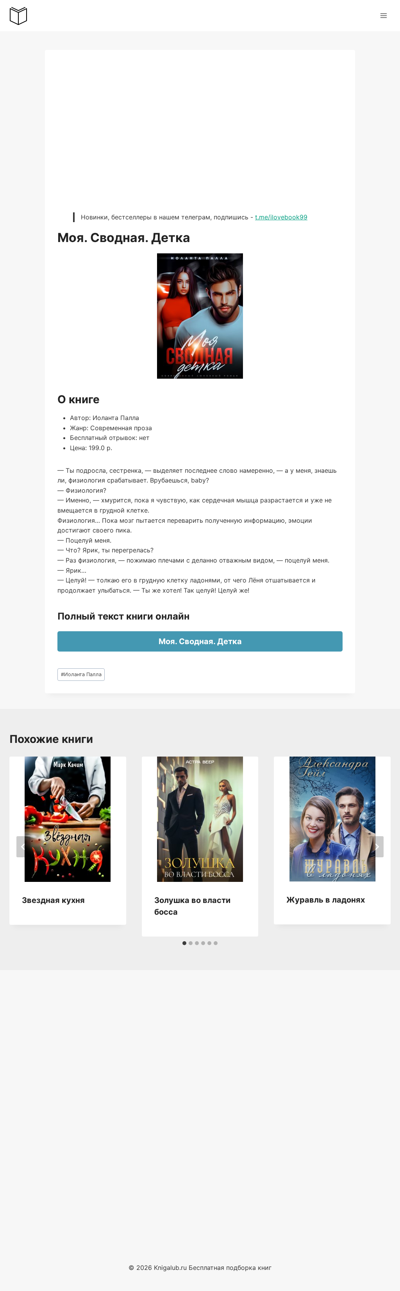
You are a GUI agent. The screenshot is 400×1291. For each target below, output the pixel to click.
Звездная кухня (53, 900)
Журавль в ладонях (325, 900)
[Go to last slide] (23, 846)
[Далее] (377, 846)
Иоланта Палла (81, 674)
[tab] (184, 943)
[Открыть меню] (383, 15)
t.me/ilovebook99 (281, 217)
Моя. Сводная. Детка (200, 641)
